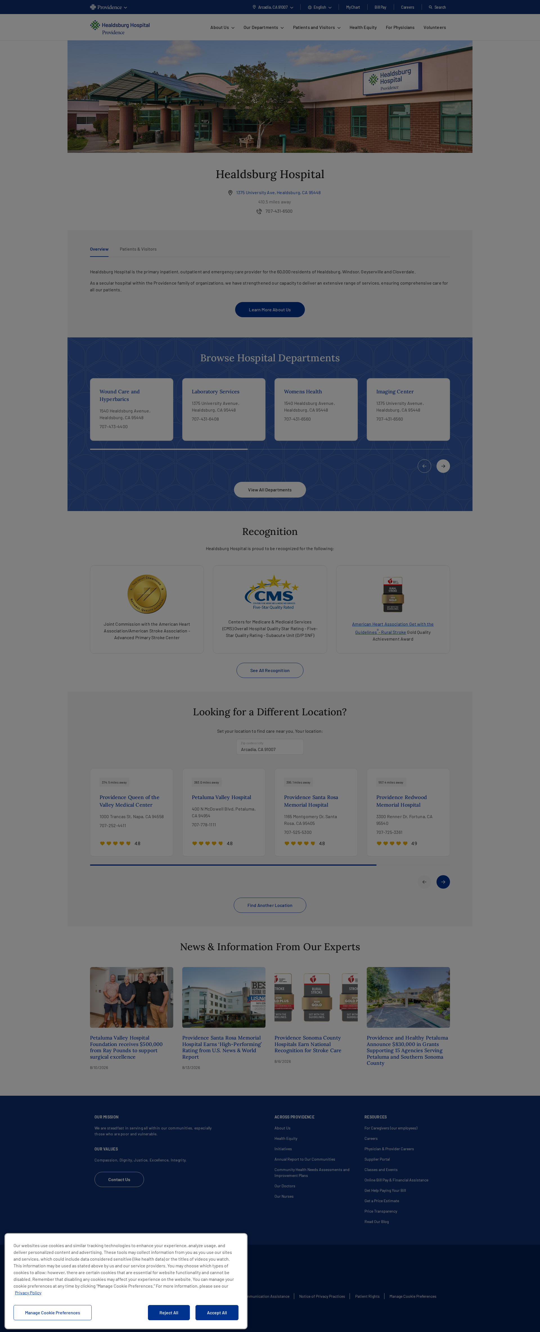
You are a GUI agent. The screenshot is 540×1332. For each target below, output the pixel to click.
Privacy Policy (28, 1292)
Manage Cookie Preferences (52, 1312)
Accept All (217, 1312)
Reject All (168, 1312)
